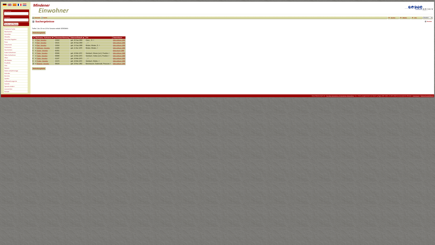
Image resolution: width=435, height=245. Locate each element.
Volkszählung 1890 (119, 40)
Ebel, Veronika (41, 40)
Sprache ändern (9, 86)
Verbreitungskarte (39, 33)
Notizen (6, 68)
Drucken (429, 21)
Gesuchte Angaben (10, 39)
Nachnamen (8, 32)
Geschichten (8, 50)
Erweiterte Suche (9, 29)
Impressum (416, 96)
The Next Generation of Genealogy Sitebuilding (340, 96)
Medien (405, 17)
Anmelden (7, 34)
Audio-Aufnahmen (10, 52)
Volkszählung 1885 (119, 53)
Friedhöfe (7, 63)
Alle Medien (8, 60)
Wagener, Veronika (43, 64)
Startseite (37, 17)
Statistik (6, 84)
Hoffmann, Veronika (43, 48)
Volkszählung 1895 (119, 43)
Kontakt (6, 92)
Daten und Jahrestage (11, 71)
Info (415, 17)
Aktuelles (7, 37)
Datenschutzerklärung (427, 96)
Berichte (7, 76)
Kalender (7, 73)
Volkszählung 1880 (119, 48)
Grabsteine (7, 47)
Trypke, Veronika (42, 61)
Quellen (6, 79)
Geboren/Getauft (77, 37)
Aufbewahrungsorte (10, 81)
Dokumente (8, 45)
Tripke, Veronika (42, 53)
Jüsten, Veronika (42, 50)
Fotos (6, 42)
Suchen (393, 17)
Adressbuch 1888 (118, 50)
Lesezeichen (8, 89)
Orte (5, 65)
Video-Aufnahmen (10, 55)
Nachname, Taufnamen (43, 37)
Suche (45, 17)
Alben (6, 58)
